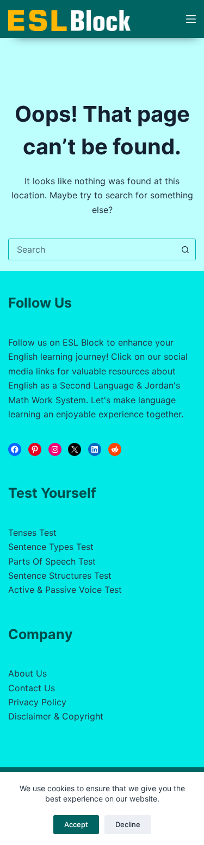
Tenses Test (32, 532)
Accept (76, 824)
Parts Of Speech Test (52, 561)
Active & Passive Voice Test (65, 589)
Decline (127, 824)
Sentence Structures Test (60, 575)
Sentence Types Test (51, 546)
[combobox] (92, 249)
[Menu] (191, 19)
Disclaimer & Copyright (55, 716)
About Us (27, 673)
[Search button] (185, 249)
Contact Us (31, 688)
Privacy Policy (37, 702)
